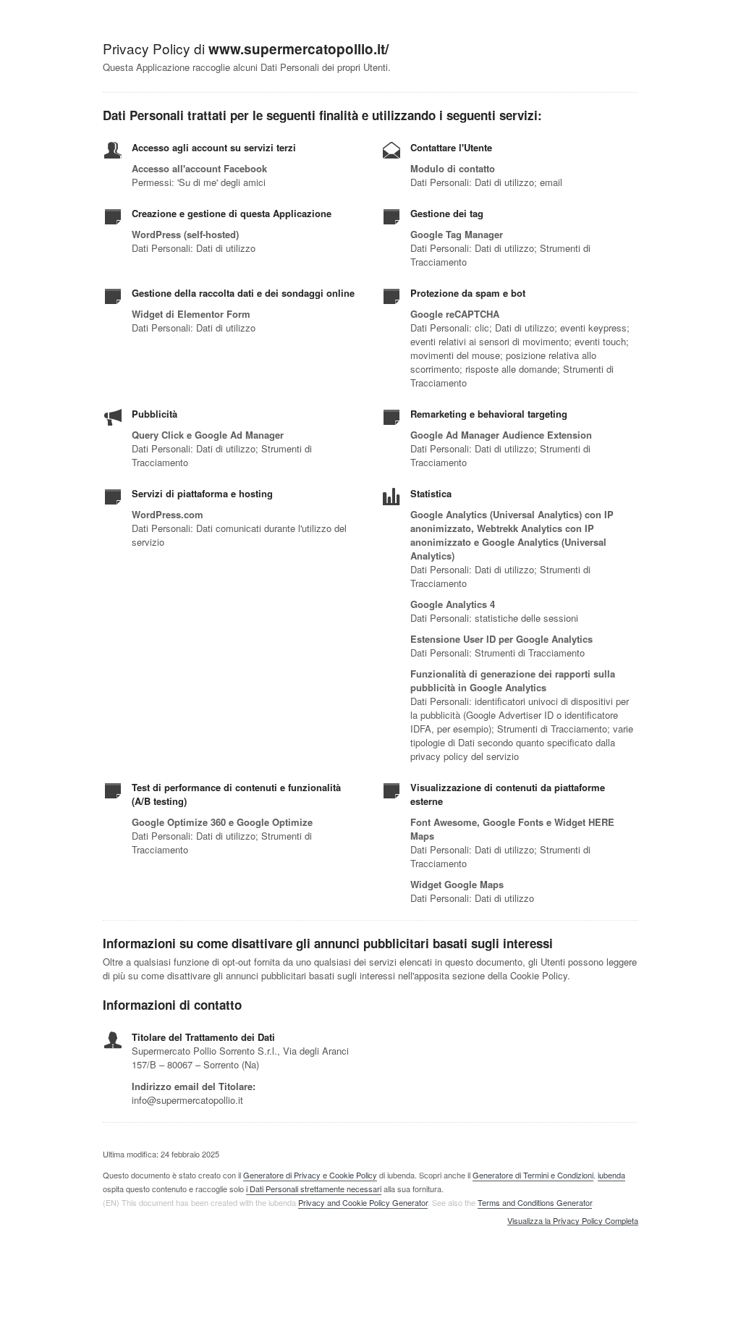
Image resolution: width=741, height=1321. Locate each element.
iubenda (611, 1175)
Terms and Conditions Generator (535, 1202)
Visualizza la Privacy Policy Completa (572, 1221)
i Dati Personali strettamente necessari (313, 1188)
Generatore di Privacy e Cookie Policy (310, 1175)
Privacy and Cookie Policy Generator (363, 1202)
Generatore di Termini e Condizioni (533, 1175)
